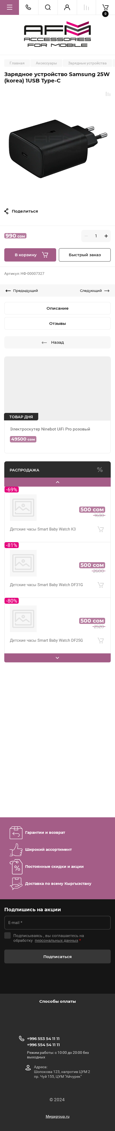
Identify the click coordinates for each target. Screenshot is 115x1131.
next (57, 657)
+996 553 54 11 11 (43, 1038)
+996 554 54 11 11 (43, 1044)
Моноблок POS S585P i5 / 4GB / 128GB (45, 649)
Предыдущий (25, 290)
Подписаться (57, 956)
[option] (57, 144)
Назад (57, 342)
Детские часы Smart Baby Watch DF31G (46, 538)
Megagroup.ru (58, 1116)
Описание (58, 308)
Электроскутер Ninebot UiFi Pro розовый (50, 429)
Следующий (91, 290)
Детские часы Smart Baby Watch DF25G (46, 593)
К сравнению (108, 94)
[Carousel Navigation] (57, 482)
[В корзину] (100, 538)
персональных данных (56, 940)
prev (57, 482)
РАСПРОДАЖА (24, 470)
